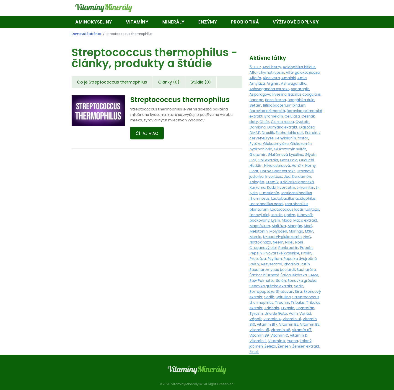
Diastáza (307, 127)
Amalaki (288, 78)
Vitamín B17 (267, 324)
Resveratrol (271, 264)
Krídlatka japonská (297, 182)
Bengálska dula (301, 99)
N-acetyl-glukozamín (282, 236)
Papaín (306, 247)
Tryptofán (305, 308)
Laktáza (312, 209)
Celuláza (292, 116)
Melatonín (258, 231)
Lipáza (289, 214)
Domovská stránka (86, 33)
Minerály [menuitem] (173, 22)
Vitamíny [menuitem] (137, 22)
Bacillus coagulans (304, 94)
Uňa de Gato (275, 313)
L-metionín (269, 193)
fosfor (303, 138)
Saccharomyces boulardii (272, 269)
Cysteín (302, 121)
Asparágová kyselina (268, 94)
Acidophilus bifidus (299, 67)
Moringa (296, 231)
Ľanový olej (259, 214)
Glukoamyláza (276, 143)
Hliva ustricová (277, 165)
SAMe (313, 275)
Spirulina (283, 297)
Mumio (255, 236)
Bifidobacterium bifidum (284, 105)
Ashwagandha (293, 83)
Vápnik (255, 319)
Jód (287, 176)
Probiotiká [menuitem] (245, 22)
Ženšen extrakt (305, 346)
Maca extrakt (305, 220)
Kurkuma (257, 187)
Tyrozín (256, 313)
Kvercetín (286, 187)
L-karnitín (305, 187)
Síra (298, 291)
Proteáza (257, 258)
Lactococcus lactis (287, 209)
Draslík (268, 132)
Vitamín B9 (259, 335)
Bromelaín (273, 116)
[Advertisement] (157, 207)
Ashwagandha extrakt (269, 89)
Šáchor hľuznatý (264, 275)
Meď (308, 225)
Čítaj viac (147, 133)
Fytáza (255, 143)
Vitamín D (299, 335)
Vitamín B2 (288, 324)
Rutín (305, 264)
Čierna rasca (282, 121)
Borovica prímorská (267, 110)
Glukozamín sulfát (290, 149)
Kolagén (256, 182)
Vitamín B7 (301, 329)
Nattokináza (260, 242)
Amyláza (257, 83)
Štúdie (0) (201, 82)
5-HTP (255, 67)
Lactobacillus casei (266, 204)
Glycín (310, 154)
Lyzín (275, 220)
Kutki (271, 187)
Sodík (269, 297)
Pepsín (255, 253)
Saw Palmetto (262, 280)
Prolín (306, 253)
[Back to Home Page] (103, 8)
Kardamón (301, 176)
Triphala (271, 308)
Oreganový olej (263, 247)
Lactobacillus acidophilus (293, 198)
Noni (299, 242)
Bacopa (256, 99)
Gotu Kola (289, 160)
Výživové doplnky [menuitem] (296, 22)
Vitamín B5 (259, 329)
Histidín (255, 165)
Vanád (305, 313)
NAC (307, 236)
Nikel (289, 242)
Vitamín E (258, 340)
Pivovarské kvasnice (281, 253)
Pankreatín (288, 247)
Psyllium (274, 258)
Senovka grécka (302, 280)
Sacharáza (306, 269)
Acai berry (271, 67)
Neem (278, 242)
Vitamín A (272, 319)
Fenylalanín (285, 138)
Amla (302, 78)
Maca (287, 220)
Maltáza (279, 225)
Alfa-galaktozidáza (303, 72)
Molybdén (278, 231)
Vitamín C (279, 335)
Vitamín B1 (292, 319)
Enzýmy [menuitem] (207, 22)
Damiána (257, 127)
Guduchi (306, 160)
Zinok (254, 351)
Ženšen (284, 346)
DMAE (254, 132)
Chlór (264, 121)
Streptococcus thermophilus (180, 100)
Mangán (295, 225)
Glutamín (257, 154)
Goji (252, 160)
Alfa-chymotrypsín (266, 72)
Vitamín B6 (280, 329)
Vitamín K (276, 340)
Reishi (254, 264)
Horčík (297, 165)
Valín (293, 313)
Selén (281, 280)
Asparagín (300, 89)
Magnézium (259, 225)
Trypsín (287, 308)
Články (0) (168, 82)
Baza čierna (275, 99)
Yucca (292, 340)
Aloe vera (271, 78)
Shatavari (284, 291)
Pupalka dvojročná (300, 258)
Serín (298, 286)
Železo (270, 346)
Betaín (255, 105)
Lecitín (277, 214)
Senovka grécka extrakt (271, 286)
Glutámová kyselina (285, 154)
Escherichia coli (289, 132)
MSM (309, 231)
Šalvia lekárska (293, 275)
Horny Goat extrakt (277, 171)
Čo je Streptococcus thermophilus (112, 82)
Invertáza (273, 176)
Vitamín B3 (309, 324)
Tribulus (298, 302)
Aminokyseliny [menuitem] (93, 22)
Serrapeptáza (262, 291)
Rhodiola (291, 264)
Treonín (282, 302)
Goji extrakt (268, 160)
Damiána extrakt (282, 127)
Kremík (272, 182)
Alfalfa (255, 78)
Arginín (273, 83)
